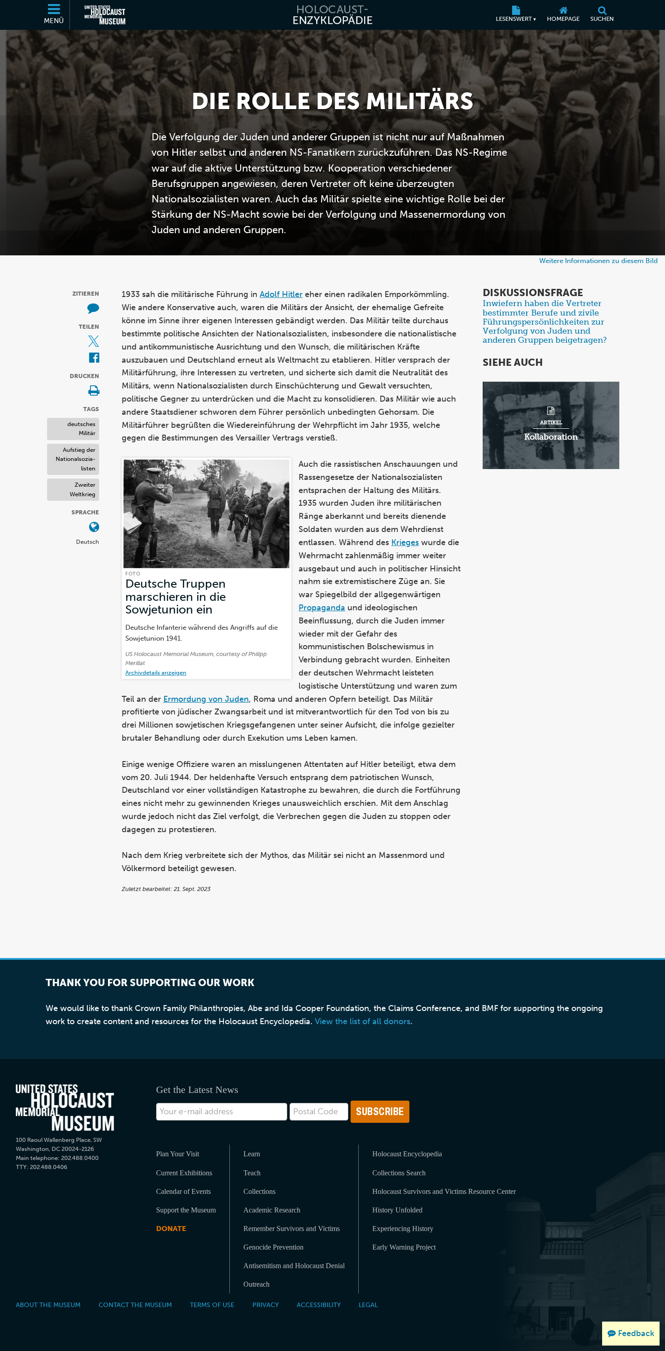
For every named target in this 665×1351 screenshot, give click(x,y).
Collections (259, 1191)
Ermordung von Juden (206, 699)
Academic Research (271, 1210)
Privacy (265, 1305)
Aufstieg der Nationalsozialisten (75, 459)
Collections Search (399, 1173)
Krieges (405, 542)
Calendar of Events (183, 1191)
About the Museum (48, 1305)
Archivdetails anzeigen (155, 672)
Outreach (256, 1284)
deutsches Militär (81, 429)
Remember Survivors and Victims (291, 1228)
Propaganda (322, 608)
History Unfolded (397, 1210)
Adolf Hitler (281, 294)
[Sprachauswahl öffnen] (94, 527)
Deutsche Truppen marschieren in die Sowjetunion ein (175, 597)
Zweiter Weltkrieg (82, 490)
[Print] (93, 391)
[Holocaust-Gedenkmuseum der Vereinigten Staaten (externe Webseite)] (105, 15)
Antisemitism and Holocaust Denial (294, 1266)
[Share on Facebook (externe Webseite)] (94, 358)
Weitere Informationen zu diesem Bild (598, 260)
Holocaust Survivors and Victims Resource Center (444, 1191)
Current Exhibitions (184, 1173)
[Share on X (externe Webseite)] (93, 342)
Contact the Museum (135, 1305)
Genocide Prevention (273, 1247)
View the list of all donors (362, 1021)
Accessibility (319, 1305)
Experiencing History (402, 1228)
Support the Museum (186, 1210)
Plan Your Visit (177, 1154)
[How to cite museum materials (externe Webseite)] (93, 309)
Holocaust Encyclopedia (407, 1154)
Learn (251, 1154)
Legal (368, 1305)
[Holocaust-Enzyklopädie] (332, 14)
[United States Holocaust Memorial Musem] (65, 1107)
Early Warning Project (404, 1247)
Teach (252, 1173)
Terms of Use (212, 1305)
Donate (171, 1228)
